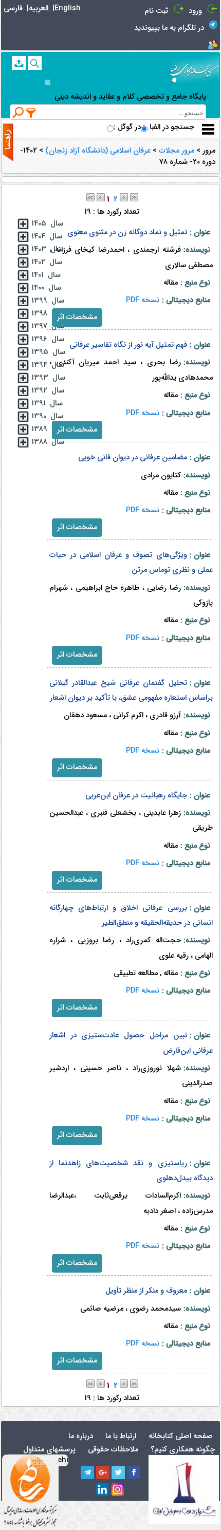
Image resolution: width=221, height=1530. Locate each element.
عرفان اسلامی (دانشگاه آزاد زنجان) (97, 151)
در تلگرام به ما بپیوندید (169, 28)
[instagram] (118, 1490)
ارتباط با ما (120, 1436)
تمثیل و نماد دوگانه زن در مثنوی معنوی (127, 232)
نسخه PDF (142, 300)
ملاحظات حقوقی (113, 1450)
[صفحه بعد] (124, 197)
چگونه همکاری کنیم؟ (183, 1450)
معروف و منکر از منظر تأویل (146, 1291)
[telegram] (87, 1472)
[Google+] (102, 1472)
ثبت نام (156, 11)
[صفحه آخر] (134, 197)
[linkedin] (102, 1490)
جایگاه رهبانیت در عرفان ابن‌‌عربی (136, 795)
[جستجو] (35, 63)
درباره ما (80, 1436)
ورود (195, 11)
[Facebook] (133, 1472)
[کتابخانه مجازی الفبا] (194, 69)
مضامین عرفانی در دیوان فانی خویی (132, 457)
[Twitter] (118, 1472)
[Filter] (31, 112)
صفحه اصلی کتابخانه (181, 1436)
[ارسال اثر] (19, 63)
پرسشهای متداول (49, 1450)
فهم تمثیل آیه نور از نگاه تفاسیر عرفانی (128, 345)
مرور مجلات (175, 151)
